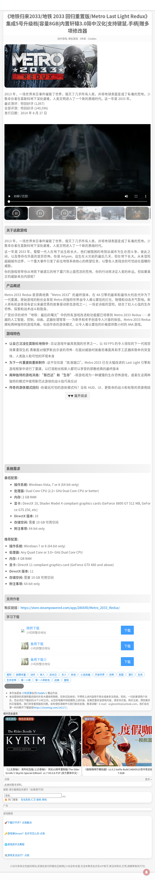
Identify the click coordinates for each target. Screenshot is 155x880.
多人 (64, 674)
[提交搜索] (63, 796)
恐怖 (111, 674)
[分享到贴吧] (21, 686)
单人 (42, 674)
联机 (39, 799)
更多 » (148, 779)
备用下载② (38, 659)
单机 (44, 799)
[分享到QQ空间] (11, 686)
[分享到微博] (6, 686)
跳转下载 (32, 627)
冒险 (9, 674)
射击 (73, 674)
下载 (127, 630)
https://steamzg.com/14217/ (50, 707)
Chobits (41, 693)
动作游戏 (62, 38)
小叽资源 (27, 693)
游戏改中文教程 (14, 844)
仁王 (33, 799)
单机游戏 (73, 38)
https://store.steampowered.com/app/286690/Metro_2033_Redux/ (70, 607)
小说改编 (85, 674)
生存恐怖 (11, 680)
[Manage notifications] (146, 872)
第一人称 (26, 680)
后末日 (53, 674)
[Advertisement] (77, 432)
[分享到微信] (16, 686)
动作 (32, 674)
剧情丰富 (21, 674)
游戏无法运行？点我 (16, 855)
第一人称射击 (42, 680)
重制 (66, 680)
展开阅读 (77, 395)
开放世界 (100, 674)
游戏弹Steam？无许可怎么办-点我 (24, 833)
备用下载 (36, 643)
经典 (56, 680)
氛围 (121, 674)
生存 (140, 674)
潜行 (130, 674)
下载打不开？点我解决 (18, 822)
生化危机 (25, 799)
